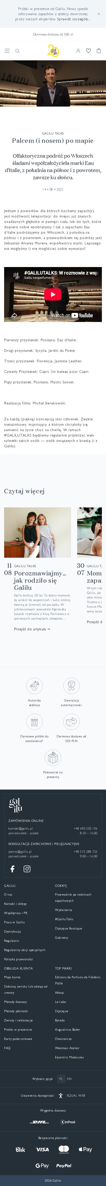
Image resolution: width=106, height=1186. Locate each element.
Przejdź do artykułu (30, 629)
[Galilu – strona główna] (53, 50)
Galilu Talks (53, 133)
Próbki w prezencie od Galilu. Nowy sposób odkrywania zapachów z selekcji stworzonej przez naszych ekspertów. (53, 14)
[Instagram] (27, 869)
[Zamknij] (99, 14)
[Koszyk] (99, 51)
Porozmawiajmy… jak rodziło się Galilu (40, 580)
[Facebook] (12, 869)
